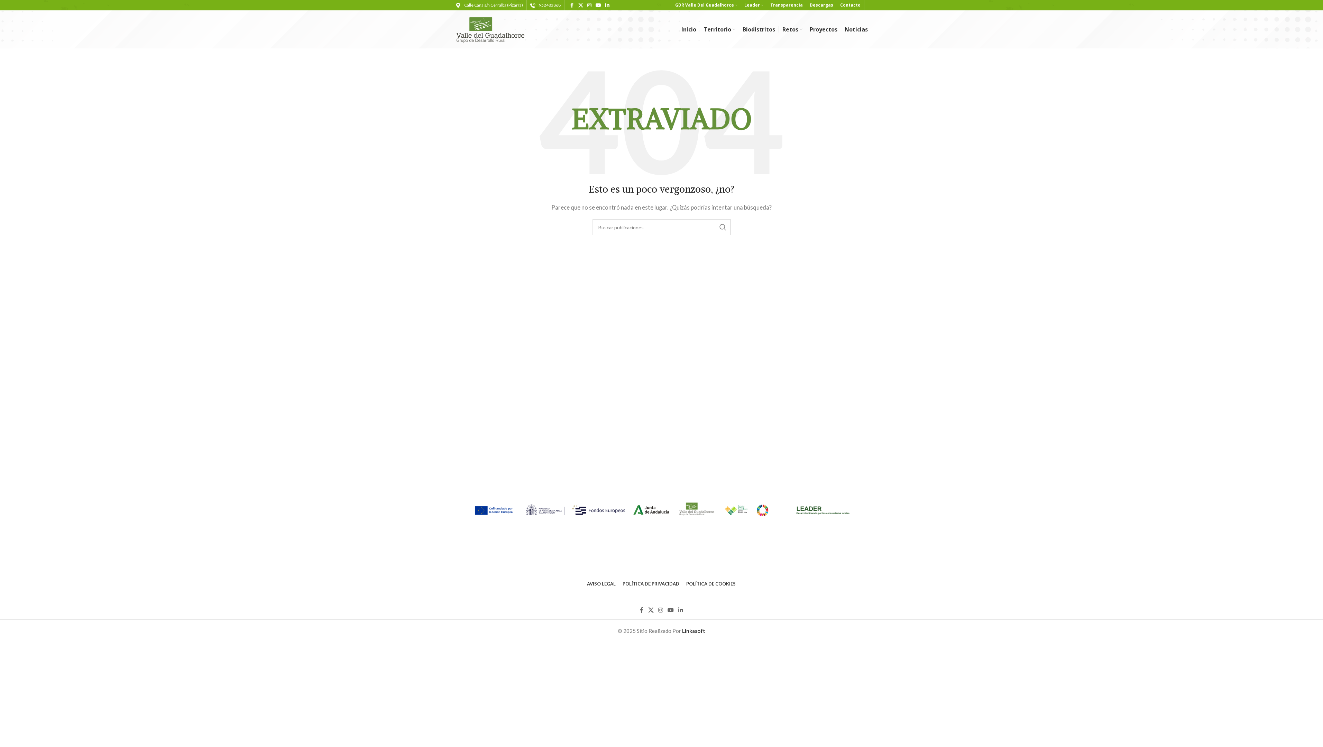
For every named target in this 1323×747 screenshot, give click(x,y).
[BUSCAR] (723, 227)
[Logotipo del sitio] (494, 29)
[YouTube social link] (598, 5)
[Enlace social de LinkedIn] (607, 5)
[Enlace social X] (580, 5)
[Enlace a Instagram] (589, 5)
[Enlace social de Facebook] (572, 5)
